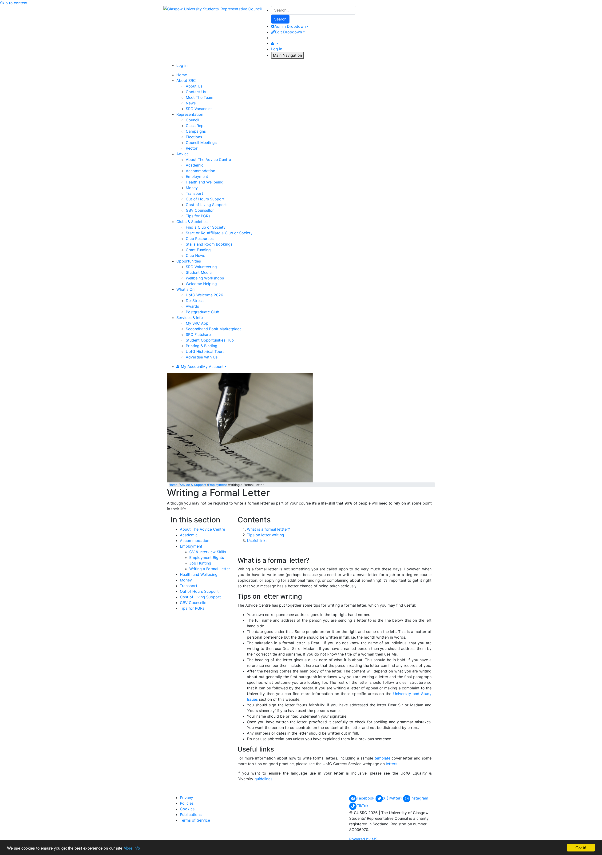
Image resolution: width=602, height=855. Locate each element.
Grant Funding (198, 249)
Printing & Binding (201, 345)
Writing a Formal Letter (209, 568)
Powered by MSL (364, 839)
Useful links (257, 540)
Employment (197, 176)
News (191, 103)
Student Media (199, 272)
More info (131, 848)
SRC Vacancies (199, 108)
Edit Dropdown (288, 32)
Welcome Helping (201, 283)
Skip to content (14, 2)
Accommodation (200, 170)
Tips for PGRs (198, 216)
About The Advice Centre (208, 159)
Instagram (419, 798)
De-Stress (194, 300)
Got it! (580, 848)
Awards (192, 306)
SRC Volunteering (201, 266)
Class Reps (195, 125)
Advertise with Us (202, 357)
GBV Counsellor (200, 210)
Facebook (366, 798)
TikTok (362, 805)
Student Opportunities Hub (210, 340)
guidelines (263, 778)
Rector (192, 148)
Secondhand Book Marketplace (214, 328)
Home (173, 485)
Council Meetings (201, 142)
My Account (202, 366)
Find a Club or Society (206, 227)
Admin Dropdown (290, 26)
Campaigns (196, 131)
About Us (194, 86)
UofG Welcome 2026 (204, 295)
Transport (194, 193)
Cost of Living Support (206, 204)
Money (192, 187)
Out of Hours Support (205, 199)
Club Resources (200, 238)
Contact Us (196, 91)
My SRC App (197, 323)
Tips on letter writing (265, 535)
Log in (276, 49)
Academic (194, 165)
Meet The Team (199, 97)
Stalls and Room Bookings (209, 244)
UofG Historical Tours (205, 351)
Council (192, 120)
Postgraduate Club (202, 312)
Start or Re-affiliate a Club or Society (219, 233)
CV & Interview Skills (207, 551)
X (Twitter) (393, 798)
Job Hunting (200, 563)
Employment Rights (206, 557)
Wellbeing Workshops (205, 278)
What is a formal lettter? (268, 529)
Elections (194, 137)
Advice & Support (193, 485)
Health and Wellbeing (204, 182)
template (382, 758)
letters (391, 763)
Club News (195, 255)
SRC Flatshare (198, 334)
